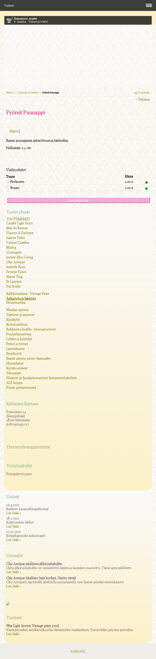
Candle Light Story (19, 223)
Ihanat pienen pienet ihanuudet (28, 358)
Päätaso (10, 92)
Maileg (11, 247)
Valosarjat (13, 373)
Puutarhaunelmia (18, 334)
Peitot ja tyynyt (17, 344)
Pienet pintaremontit (21, 387)
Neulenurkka (15, 302)
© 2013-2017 (78, 651)
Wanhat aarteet (17, 310)
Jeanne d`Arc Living (19, 257)
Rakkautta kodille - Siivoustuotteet (31, 329)
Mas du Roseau (17, 228)
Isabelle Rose (15, 267)
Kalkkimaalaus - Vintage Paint (27, 293)
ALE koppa (14, 383)
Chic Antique (15, 262)
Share (14, 131)
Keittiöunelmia (16, 324)
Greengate (14, 252)
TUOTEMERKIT (18, 219)
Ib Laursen (14, 281)
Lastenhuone (15, 349)
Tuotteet (9, 5)
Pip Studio (13, 286)
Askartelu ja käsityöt (28, 92)
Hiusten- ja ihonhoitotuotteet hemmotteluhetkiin (41, 378)
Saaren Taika (15, 238)
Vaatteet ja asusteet (20, 315)
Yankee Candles (17, 242)
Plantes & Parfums (20, 233)
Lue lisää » (13, 513)
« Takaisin (142, 99)
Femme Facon (16, 272)
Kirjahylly (13, 319)
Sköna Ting (14, 276)
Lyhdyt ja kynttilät (19, 339)
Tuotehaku (143, 92)
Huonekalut (15, 363)
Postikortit (14, 353)
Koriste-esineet (17, 368)
